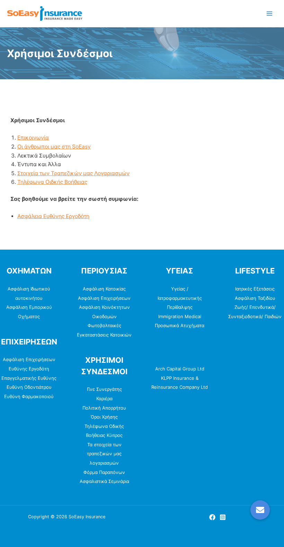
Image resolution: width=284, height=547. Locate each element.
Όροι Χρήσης (104, 417)
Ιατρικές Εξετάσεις (255, 289)
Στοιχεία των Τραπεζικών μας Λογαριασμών (73, 173)
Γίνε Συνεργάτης (104, 389)
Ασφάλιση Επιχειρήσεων (29, 359)
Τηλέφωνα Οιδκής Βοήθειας (52, 182)
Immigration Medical (179, 316)
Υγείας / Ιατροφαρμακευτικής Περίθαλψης (180, 298)
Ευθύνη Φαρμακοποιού (29, 396)
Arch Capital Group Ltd (179, 368)
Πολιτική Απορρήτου (104, 408)
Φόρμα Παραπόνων (104, 472)
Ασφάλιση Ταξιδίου (255, 298)
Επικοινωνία (33, 137)
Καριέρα (104, 398)
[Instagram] (223, 517)
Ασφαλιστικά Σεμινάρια (104, 481)
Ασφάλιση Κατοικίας (104, 289)
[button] (260, 510)
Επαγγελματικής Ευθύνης (28, 378)
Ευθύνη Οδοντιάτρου (29, 387)
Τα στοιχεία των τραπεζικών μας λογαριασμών (104, 454)
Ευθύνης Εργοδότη (29, 368)
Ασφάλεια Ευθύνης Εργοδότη (53, 216)
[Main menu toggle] (269, 13)
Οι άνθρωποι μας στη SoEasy (54, 146)
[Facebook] (212, 517)
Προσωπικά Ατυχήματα (179, 325)
